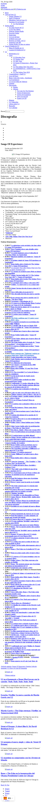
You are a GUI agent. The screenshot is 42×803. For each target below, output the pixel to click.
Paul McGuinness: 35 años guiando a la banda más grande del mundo (21, 516)
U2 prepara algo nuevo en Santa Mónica (25, 525)
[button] (10, 14)
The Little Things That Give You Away (19, 236)
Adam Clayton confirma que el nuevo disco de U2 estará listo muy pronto (23, 438)
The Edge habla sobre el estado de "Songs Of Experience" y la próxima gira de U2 (22, 343)
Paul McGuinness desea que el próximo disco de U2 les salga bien (21, 479)
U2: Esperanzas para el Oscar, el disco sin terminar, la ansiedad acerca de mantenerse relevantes (22, 474)
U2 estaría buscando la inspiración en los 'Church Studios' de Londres (22, 442)
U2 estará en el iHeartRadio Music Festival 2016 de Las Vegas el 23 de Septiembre (22, 304)
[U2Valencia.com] (13, 9)
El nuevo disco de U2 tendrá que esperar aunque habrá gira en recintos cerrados (22, 490)
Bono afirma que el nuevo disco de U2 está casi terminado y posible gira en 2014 (22, 585)
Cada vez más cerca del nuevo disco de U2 (25, 392)
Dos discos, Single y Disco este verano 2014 (25, 430)
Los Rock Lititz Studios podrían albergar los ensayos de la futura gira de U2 (22, 386)
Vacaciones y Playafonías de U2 (22, 301)
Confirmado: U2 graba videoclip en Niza (25, 383)
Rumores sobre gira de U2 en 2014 (23, 638)
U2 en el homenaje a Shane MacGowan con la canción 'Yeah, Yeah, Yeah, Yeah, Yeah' (20, 680)
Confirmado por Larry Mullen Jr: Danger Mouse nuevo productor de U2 (22, 647)
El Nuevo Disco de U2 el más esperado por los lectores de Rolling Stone (22, 650)
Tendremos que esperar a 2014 (21, 568)
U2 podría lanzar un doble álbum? (23, 435)
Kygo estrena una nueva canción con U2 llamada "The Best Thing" (22, 298)
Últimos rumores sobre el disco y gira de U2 (26, 394)
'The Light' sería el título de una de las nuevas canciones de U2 (21, 470)
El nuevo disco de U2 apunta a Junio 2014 (25, 519)
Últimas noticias (10, 675)
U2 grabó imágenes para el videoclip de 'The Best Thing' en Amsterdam (21, 254)
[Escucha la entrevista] (14, 657)
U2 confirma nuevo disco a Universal (23, 625)
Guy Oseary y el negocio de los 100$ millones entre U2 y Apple (20, 365)
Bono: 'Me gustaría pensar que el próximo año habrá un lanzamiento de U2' (22, 565)
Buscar (3, 111)
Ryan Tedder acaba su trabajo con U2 (24, 445)
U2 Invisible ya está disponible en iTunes (25, 495)
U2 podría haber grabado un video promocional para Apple (20, 380)
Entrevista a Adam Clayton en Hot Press (25, 633)
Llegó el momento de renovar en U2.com (25, 514)
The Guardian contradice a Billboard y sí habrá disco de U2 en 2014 (22, 449)
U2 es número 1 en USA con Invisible (23, 447)
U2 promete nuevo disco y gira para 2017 (25, 283)
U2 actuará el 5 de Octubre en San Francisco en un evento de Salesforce (20, 311)
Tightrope (9, 233)
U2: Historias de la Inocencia (21, 363)
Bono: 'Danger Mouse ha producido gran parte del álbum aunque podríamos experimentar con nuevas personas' (22, 502)
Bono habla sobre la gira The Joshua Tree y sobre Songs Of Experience (23, 280)
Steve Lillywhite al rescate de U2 (22, 292)
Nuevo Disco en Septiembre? (21, 653)
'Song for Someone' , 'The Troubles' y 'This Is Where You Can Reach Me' (23, 462)
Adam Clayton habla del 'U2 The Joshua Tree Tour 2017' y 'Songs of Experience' (22, 276)
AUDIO (20, 657)
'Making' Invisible (17, 493)
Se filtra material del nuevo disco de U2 (24, 631)
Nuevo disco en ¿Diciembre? (21, 603)
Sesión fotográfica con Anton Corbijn (24, 357)
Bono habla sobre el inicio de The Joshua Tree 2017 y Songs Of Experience (22, 265)
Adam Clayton (23, 642)
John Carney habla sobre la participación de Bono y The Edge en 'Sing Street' (22, 427)
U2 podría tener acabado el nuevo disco (24, 623)
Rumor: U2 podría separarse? (21, 452)
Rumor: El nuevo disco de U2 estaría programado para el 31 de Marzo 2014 (20, 535)
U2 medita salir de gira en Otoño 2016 (24, 325)
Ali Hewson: (22, 636)
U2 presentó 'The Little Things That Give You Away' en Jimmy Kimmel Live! (23, 269)
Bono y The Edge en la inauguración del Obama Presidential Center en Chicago (18, 774)
